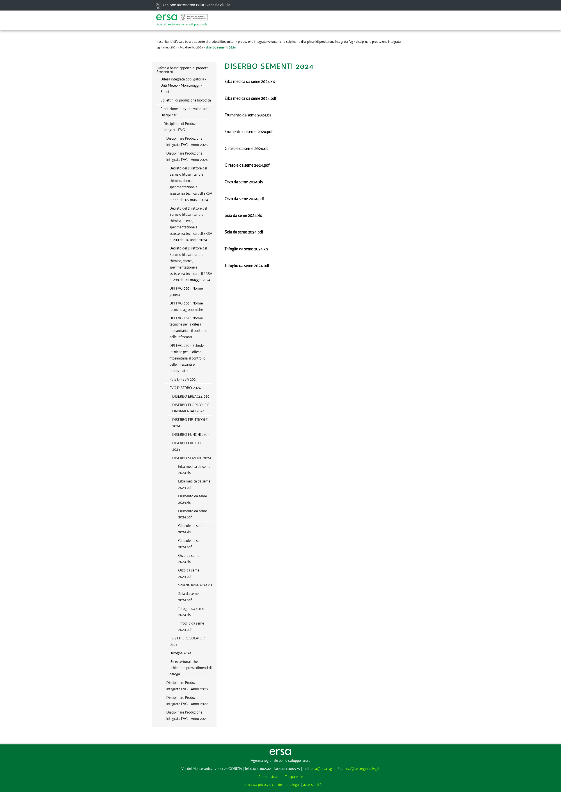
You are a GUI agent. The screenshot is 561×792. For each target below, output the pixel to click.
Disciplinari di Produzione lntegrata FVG (327, 41)
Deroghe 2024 (180, 653)
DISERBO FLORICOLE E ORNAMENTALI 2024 (190, 408)
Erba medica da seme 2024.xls (194, 469)
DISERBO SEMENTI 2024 (191, 458)
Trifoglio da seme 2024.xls (191, 611)
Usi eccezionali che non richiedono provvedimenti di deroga (190, 668)
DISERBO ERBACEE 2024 (191, 396)
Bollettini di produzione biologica (185, 100)
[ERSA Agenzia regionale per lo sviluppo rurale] (182, 18)
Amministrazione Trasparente (280, 776)
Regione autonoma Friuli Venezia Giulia (196, 5)
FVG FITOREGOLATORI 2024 (187, 641)
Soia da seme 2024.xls (195, 585)
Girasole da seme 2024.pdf (191, 543)
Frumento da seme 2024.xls (192, 499)
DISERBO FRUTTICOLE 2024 (190, 422)
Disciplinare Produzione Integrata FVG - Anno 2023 (187, 685)
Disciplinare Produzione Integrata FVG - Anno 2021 (187, 715)
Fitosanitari (163, 41)
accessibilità (312, 784)
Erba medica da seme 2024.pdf (194, 484)
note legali (292, 784)
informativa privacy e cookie (261, 784)
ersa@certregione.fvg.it (362, 768)
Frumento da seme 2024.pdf (192, 514)
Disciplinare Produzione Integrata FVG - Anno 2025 (187, 141)
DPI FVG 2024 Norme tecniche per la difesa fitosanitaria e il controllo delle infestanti (188, 327)
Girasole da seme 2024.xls (191, 528)
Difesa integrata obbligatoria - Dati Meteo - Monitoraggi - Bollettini (183, 85)
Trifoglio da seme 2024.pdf (191, 626)
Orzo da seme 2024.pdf (188, 573)
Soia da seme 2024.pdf (188, 596)
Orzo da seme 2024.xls (188, 558)
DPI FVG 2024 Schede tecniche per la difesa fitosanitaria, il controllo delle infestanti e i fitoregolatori (187, 358)
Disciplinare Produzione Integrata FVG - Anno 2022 (187, 700)
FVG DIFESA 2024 (183, 379)
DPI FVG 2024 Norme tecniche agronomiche (186, 306)
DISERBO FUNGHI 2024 (190, 434)
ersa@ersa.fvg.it (323, 768)
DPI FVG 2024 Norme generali (186, 291)
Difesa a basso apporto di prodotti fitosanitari (204, 41)
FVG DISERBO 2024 (191, 47)
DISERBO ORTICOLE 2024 (188, 446)
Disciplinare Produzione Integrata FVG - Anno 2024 (187, 156)
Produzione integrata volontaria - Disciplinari (268, 41)
